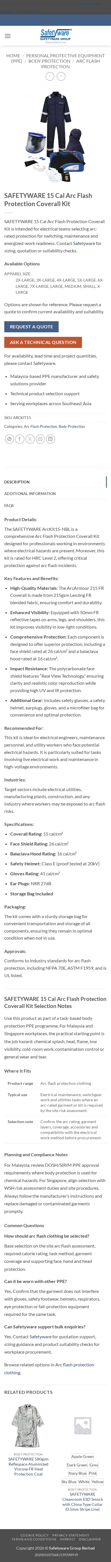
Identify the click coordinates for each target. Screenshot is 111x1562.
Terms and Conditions (34, 1539)
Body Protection (49, 61)
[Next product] (50, 76)
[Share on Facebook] (19, 439)
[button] (7, 36)
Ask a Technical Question (43, 342)
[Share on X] (30, 439)
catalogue (88, 3)
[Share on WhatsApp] (9, 439)
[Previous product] (61, 76)
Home (13, 55)
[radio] (82, 1457)
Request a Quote (31, 326)
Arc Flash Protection (40, 426)
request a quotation (19, 11)
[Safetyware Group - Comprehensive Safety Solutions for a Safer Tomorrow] (55, 36)
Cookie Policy (34, 1535)
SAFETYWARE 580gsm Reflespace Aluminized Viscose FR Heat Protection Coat (28, 1466)
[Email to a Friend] (40, 439)
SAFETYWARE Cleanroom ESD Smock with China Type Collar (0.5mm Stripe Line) (82, 1502)
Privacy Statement (70, 1535)
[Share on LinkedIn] (50, 439)
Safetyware (84, 243)
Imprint (67, 1539)
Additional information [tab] (30, 493)
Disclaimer (90, 1539)
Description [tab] (17, 482)
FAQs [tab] (9, 505)
